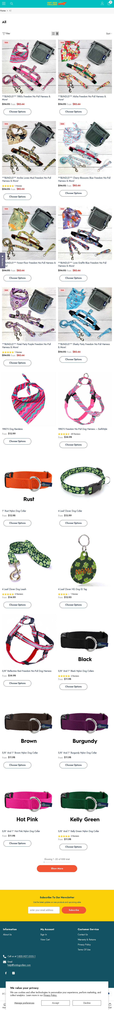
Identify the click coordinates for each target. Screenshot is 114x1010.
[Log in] (102, 3)
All (10, 10)
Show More (57, 868)
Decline (87, 1003)
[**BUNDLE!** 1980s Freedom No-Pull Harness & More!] (29, 67)
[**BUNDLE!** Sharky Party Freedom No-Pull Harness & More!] (85, 314)
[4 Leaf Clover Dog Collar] (85, 481)
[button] (53, 33)
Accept (55, 1003)
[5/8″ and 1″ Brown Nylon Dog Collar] (29, 723)
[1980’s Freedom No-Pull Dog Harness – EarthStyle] (85, 399)
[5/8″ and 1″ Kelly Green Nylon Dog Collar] (85, 801)
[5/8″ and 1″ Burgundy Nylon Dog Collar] (85, 723)
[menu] (3, 3)
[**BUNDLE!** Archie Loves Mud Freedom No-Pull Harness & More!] (29, 148)
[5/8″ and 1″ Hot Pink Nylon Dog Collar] (29, 801)
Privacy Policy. (50, 995)
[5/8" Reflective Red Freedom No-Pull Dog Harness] (29, 641)
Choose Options (17, 111)
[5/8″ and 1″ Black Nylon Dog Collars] (85, 641)
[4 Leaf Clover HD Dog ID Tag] (85, 559)
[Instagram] (13, 973)
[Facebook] (6, 973)
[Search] (11, 3)
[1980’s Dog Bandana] (29, 399)
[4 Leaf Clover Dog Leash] (29, 559)
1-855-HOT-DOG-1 (26, 956)
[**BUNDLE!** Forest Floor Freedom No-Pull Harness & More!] (29, 233)
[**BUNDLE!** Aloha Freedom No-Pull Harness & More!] (85, 67)
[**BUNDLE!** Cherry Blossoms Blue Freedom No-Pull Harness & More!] (85, 148)
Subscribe (74, 910)
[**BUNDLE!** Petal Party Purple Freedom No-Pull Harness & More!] (29, 314)
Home (3, 10)
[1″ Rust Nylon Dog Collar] (29, 481)
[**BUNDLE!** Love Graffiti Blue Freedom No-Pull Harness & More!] (85, 233)
